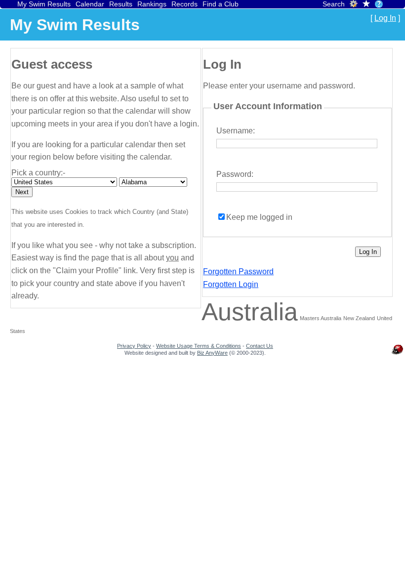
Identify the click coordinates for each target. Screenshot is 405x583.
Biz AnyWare (212, 353)
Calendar (90, 4)
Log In (385, 18)
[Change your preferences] (354, 5)
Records (184, 4)
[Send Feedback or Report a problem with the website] (397, 354)
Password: (234, 174)
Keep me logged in (259, 217)
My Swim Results (44, 4)
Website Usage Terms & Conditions (198, 346)
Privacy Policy (134, 346)
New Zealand (359, 318)
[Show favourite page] (366, 4)
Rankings (151, 4)
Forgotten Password (238, 271)
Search (334, 4)
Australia (250, 312)
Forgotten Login (230, 284)
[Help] (379, 4)
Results (120, 4)
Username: (235, 130)
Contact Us (259, 346)
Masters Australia (320, 318)
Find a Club (220, 4)
